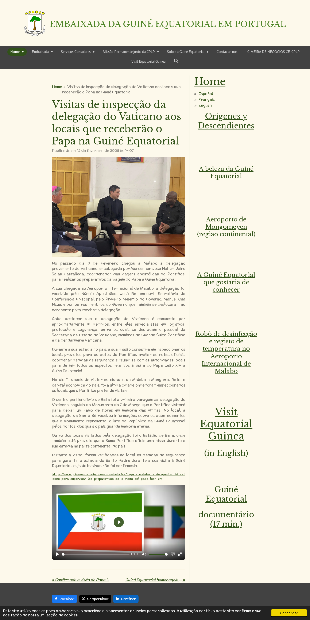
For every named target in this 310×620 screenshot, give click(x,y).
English (205, 105)
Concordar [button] (289, 613)
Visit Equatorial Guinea (226, 424)
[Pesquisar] (176, 61)
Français (206, 99)
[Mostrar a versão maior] (118, 207)
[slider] (95, 554)
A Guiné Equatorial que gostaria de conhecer (226, 282)
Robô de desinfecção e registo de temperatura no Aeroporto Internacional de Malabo (226, 352)
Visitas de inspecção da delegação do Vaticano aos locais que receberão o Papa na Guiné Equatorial (121, 89)
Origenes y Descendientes (226, 121)
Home (57, 86)
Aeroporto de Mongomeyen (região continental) (226, 227)
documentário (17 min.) (226, 519)
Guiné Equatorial (226, 494)
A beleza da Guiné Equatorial (226, 172)
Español (205, 93)
